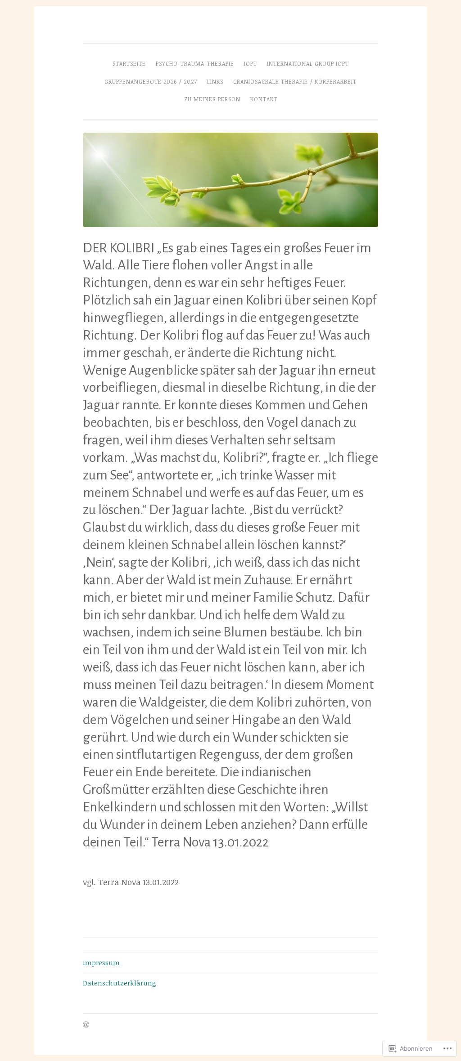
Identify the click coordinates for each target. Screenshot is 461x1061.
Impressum (101, 962)
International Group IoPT (308, 63)
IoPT (250, 63)
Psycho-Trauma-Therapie (195, 63)
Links (215, 81)
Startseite (129, 63)
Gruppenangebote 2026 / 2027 (150, 81)
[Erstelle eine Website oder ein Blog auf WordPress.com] (86, 1025)
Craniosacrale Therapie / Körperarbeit (295, 81)
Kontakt (263, 99)
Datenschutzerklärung (119, 982)
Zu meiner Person (212, 99)
